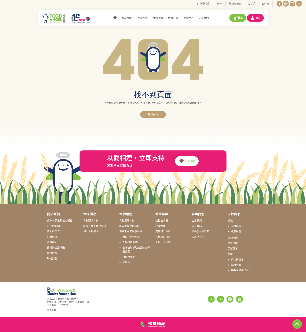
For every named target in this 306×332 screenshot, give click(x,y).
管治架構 (52, 237)
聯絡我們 (205, 3)
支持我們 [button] (204, 18)
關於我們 (53, 214)
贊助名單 (236, 265)
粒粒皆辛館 (161, 220)
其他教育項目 (163, 237)
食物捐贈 (233, 237)
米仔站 (126, 262)
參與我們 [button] (188, 18)
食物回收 (89, 214)
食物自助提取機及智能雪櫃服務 (136, 249)
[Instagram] (292, 4)
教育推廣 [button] (173, 18)
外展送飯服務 (130, 242)
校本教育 (160, 226)
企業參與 (197, 220)
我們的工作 (53, 231)
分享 (219, 3)
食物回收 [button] (142, 18)
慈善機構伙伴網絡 (129, 226)
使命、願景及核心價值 (60, 220)
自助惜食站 (128, 257)
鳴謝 (230, 254)
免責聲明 (51, 310)
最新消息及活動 (56, 247)
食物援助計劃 (127, 220)
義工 (240, 17)
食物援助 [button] (158, 18)
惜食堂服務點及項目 (130, 231)
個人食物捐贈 (90, 231)
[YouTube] (286, 4)
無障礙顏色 (235, 3)
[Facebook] (279, 4)
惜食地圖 (52, 253)
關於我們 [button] (127, 18)
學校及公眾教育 (200, 231)
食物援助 (125, 214)
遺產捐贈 (236, 231)
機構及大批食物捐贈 (94, 226)
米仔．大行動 (163, 242)
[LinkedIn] (299, 4)
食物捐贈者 (237, 259)
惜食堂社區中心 (131, 237)
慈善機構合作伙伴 (241, 270)
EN (263, 3)
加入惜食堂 (198, 237)
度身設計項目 (163, 231)
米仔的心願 (53, 226)
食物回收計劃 (90, 220)
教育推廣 (161, 214)
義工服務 (197, 226)
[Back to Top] (297, 324)
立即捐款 (189, 161)
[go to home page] (66, 18)
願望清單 (233, 248)
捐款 (257, 17)
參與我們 (198, 214)
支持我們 (234, 214)
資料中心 (52, 242)
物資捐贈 (233, 243)
